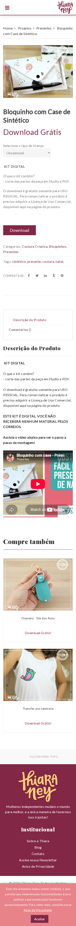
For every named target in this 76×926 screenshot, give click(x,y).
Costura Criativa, (35, 246)
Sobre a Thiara (38, 841)
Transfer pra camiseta (38, 708)
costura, (48, 261)
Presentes (44, 28)
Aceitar (39, 919)
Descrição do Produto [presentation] (29, 320)
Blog (38, 847)
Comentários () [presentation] (20, 330)
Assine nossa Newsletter (38, 860)
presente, (34, 261)
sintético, (19, 261)
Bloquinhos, (58, 246)
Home (8, 28)
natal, (60, 261)
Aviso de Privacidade (38, 866)
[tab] (38, 320)
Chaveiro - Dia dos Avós (38, 618)
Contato (38, 854)
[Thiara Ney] (50, 7)
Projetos (24, 28)
